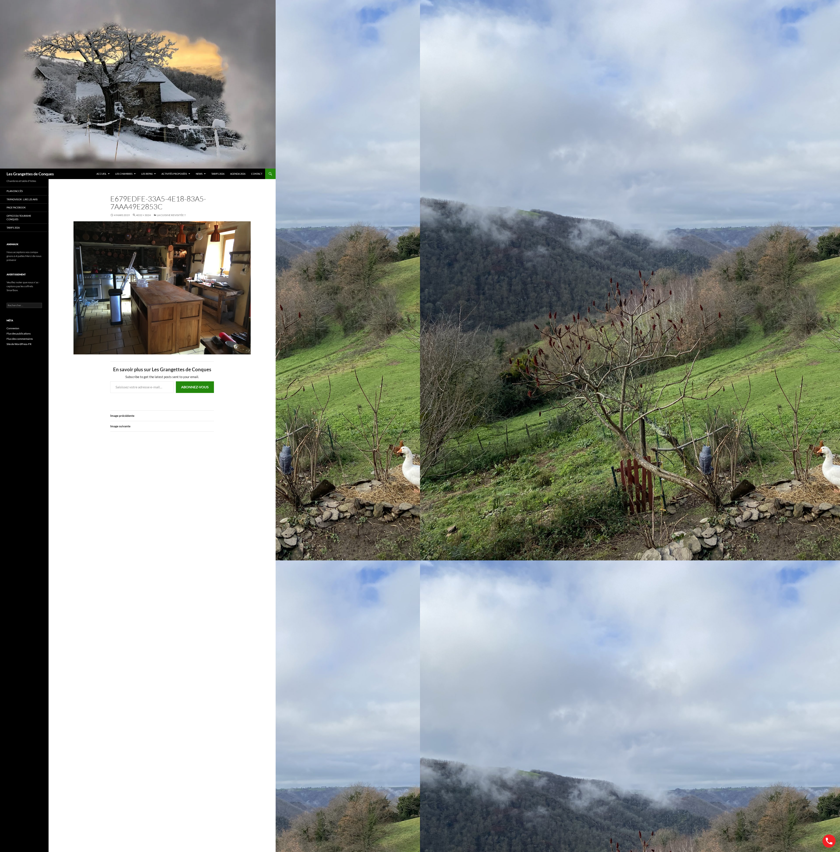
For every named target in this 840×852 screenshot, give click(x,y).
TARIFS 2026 (217, 173)
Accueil (101, 173)
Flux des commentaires (20, 338)
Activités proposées (174, 173)
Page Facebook (16, 207)
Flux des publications (19, 333)
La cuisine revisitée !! (171, 215)
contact (256, 173)
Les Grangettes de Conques (30, 173)
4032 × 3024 (143, 215)
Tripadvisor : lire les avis (22, 199)
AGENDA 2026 (237, 173)
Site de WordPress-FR (19, 344)
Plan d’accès (15, 191)
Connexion (13, 328)
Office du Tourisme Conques (19, 217)
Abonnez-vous (195, 387)
